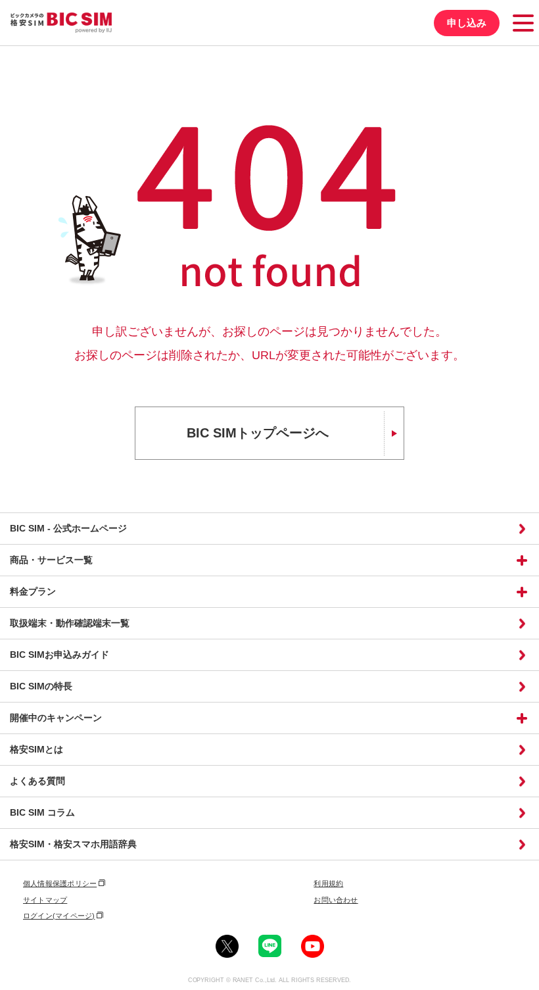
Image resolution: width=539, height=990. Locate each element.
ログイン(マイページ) (59, 916)
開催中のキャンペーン (56, 717)
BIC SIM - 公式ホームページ (68, 528)
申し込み (466, 22)
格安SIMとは (36, 749)
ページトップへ (525, 976)
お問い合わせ (336, 900)
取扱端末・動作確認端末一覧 (69, 623)
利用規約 (328, 883)
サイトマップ (45, 900)
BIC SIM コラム (42, 812)
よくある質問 (37, 781)
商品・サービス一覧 (51, 560)
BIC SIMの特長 (41, 686)
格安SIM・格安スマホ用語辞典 (73, 844)
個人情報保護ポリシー (60, 883)
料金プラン (33, 591)
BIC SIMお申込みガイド (59, 654)
